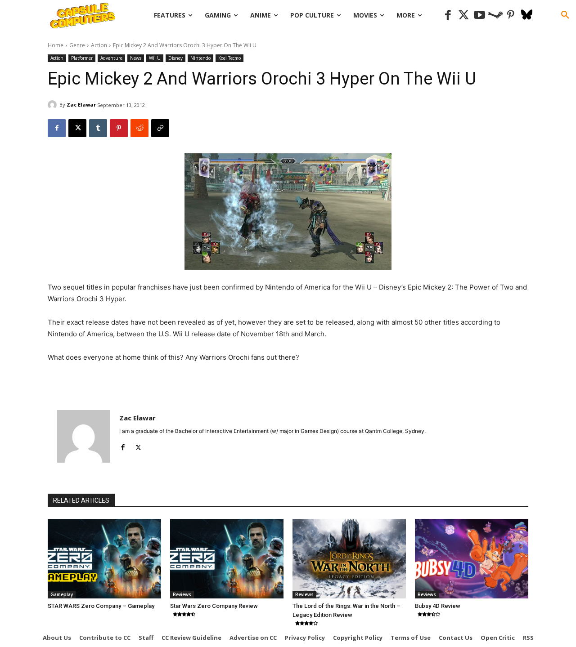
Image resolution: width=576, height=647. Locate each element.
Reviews (182, 594)
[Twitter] (463, 15)
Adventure (111, 58)
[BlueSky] (526, 15)
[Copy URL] (160, 128)
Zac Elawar (81, 104)
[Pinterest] (511, 15)
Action (99, 45)
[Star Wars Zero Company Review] (227, 558)
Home (55, 45)
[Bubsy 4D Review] (471, 558)
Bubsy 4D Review (437, 605)
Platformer (82, 58)
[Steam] (495, 15)
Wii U (155, 58)
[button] (565, 15)
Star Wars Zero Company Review (214, 605)
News (135, 58)
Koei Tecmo (229, 58)
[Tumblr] (98, 128)
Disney (175, 58)
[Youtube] (479, 15)
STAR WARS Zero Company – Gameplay (101, 605)
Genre (77, 45)
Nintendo (200, 58)
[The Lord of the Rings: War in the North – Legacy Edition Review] (349, 558)
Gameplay (61, 594)
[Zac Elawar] (53, 104)
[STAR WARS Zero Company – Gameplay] (104, 558)
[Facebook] (448, 15)
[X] (77, 128)
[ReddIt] (139, 128)
